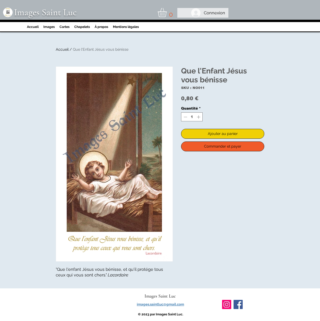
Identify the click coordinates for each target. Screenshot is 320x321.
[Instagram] (226, 304)
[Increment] (199, 117)
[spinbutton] (192, 117)
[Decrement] (185, 117)
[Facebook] (238, 304)
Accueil (62, 49)
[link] (167, 12)
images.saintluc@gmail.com (160, 304)
